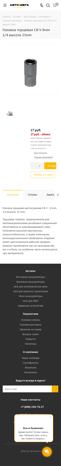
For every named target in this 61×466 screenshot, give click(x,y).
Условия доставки (30, 324)
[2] (11, 102)
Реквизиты (30, 372)
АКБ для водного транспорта (30, 291)
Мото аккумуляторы (30, 296)
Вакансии (30, 367)
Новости (31, 339)
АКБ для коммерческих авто (30, 286)
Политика (30, 343)
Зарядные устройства (30, 305)
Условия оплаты (30, 319)
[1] (7, 102)
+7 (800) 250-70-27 (32, 406)
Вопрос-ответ (30, 334)
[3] (14, 102)
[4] (17, 102)
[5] (20, 102)
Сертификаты (30, 362)
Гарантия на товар (30, 329)
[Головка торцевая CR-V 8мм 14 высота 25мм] (30, 68)
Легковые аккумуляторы (30, 277)
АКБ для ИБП (30, 300)
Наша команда (30, 358)
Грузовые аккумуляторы (30, 281)
